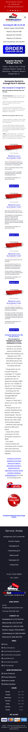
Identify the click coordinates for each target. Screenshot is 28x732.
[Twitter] (10, 10)
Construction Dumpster (12, 655)
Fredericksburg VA (14, 551)
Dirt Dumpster (8, 665)
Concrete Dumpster (10, 662)
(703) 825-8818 (19, 630)
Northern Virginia (14, 541)
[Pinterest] (18, 10)
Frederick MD (14, 565)
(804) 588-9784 (17, 637)
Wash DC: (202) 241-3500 (14, 31)
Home (5, 66)
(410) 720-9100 (17, 623)
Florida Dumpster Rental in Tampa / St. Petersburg (13, 68)
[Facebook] (8, 10)
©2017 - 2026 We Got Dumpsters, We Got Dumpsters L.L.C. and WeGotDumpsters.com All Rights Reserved (14, 727)
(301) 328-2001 (14, 611)
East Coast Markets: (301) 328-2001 (14, 42)
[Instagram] (20, 10)
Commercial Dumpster (11, 651)
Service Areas (14, 531)
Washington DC (14, 560)
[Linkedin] (15, 10)
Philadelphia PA (14, 546)
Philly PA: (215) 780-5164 (14, 38)
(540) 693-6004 (20, 633)
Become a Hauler (9, 681)
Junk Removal (8, 658)
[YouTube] (13, 10)
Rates (5, 644)
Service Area (13, 66)
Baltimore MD (14, 555)
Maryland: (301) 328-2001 (14, 35)
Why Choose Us (9, 648)
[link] (14, 500)
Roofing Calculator (9, 684)
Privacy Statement (9, 677)
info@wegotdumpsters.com (12, 608)
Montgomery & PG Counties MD (14, 537)
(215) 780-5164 (18, 619)
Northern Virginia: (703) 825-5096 (14, 28)
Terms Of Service (9, 673)
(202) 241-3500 (18, 626)
